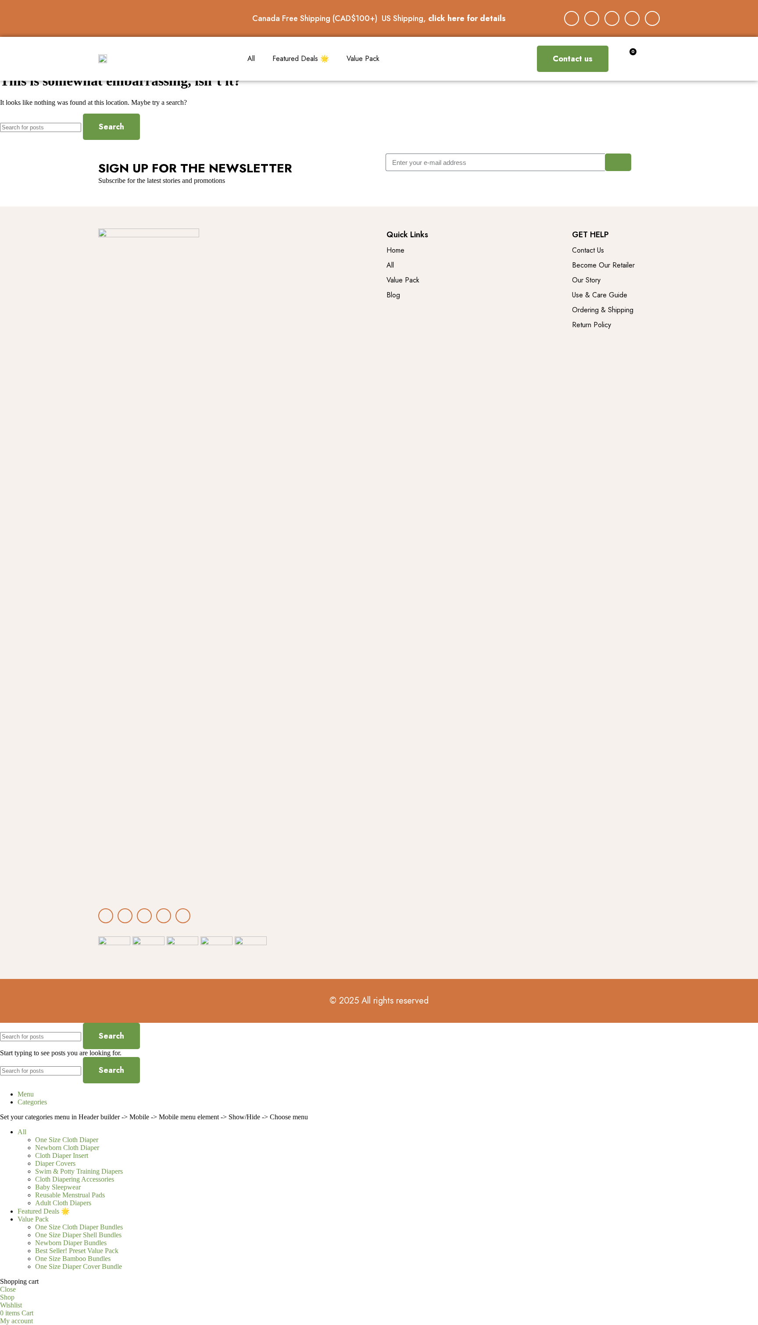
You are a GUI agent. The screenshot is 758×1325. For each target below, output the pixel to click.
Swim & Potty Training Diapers (79, 1171)
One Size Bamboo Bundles (73, 1258)
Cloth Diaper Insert (61, 1155)
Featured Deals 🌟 (300, 59)
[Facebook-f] (571, 18)
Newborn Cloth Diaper (67, 1147)
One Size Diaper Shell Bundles (78, 1235)
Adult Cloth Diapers (63, 1203)
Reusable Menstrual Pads (70, 1195)
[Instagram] (591, 18)
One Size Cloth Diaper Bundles (79, 1227)
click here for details (467, 18)
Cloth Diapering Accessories (74, 1179)
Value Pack (363, 59)
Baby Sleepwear (58, 1187)
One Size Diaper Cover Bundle (78, 1266)
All (251, 59)
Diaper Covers (55, 1163)
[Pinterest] (652, 18)
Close (8, 1289)
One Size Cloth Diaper (66, 1139)
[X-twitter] (611, 18)
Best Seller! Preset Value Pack (76, 1250)
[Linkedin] (632, 18)
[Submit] (618, 162)
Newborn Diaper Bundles (71, 1242)
